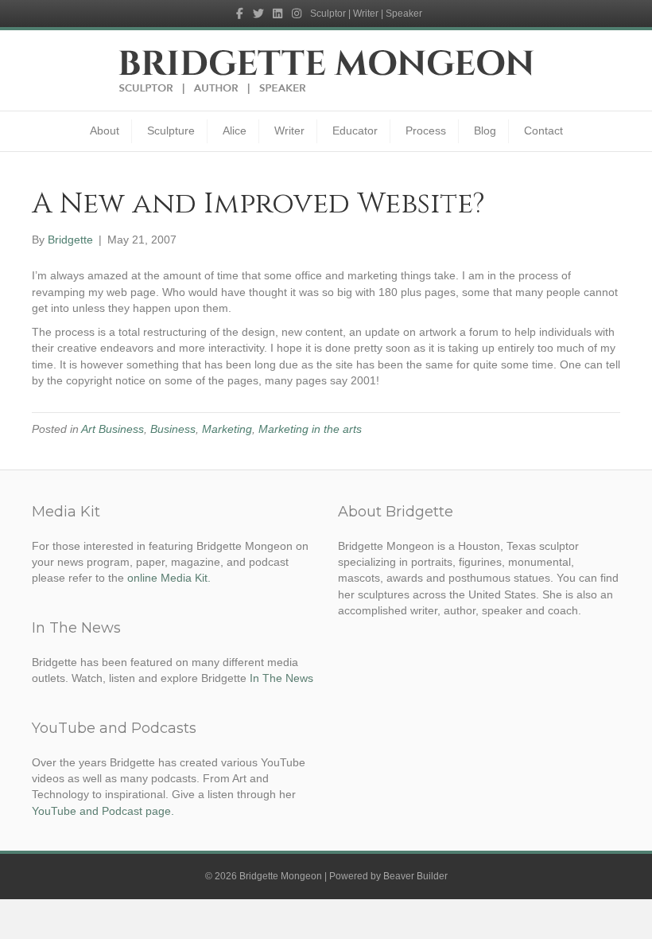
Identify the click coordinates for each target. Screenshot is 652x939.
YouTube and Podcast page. (103, 811)
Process (426, 130)
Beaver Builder (415, 876)
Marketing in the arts (310, 429)
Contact (543, 130)
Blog (485, 130)
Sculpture (171, 130)
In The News (281, 678)
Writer (289, 130)
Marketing (227, 429)
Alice (234, 130)
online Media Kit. (169, 577)
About (104, 130)
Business (173, 429)
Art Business (112, 429)
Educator (355, 130)
